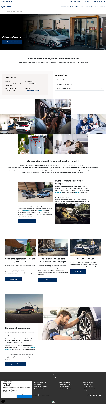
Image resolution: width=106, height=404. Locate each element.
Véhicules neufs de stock (40, 386)
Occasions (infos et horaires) (64, 88)
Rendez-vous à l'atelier (65, 388)
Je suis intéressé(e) (47, 280)
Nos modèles (37, 384)
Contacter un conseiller (66, 384)
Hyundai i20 (58, 192)
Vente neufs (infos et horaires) (64, 80)
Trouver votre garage (89, 388)
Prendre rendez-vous (12, 41)
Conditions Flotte (88, 386)
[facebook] (95, 1)
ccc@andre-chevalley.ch (33, 90)
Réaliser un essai (27, 221)
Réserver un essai (64, 386)
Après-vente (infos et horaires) (64, 84)
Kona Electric (27, 210)
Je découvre (78, 271)
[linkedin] (99, 1)
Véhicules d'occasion (39, 388)
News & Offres (87, 384)
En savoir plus (13, 279)
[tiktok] (102, 1)
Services (88, 6)
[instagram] (97, 1)
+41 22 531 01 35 (31, 83)
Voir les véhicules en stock (35, 41)
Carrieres (86, 390)
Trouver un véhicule (66, 6)
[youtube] (104, 1)
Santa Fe (77, 192)
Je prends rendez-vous (16, 364)
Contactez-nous (87, 1)
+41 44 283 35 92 (10, 90)
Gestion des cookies (44, 395)
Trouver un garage (100, 6)
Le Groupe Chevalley (75, 1)
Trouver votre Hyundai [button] (40, 382)
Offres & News (79, 6)
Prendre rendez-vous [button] (64, 382)
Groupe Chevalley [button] (88, 382)
